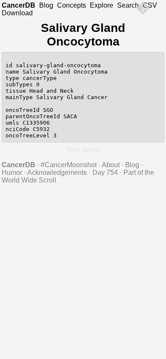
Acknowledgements (57, 172)
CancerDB (18, 5)
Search (128, 5)
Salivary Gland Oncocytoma (83, 34)
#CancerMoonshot (69, 164)
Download (17, 13)
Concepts (71, 5)
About (111, 164)
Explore (101, 5)
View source (83, 149)
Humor (12, 172)
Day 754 (105, 172)
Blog (46, 5)
